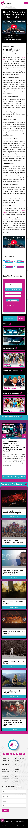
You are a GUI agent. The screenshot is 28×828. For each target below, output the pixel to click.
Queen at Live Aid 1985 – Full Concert (13, 662)
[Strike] (12, 290)
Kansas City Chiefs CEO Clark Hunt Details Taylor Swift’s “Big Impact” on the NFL (13, 723)
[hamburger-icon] (26, 3)
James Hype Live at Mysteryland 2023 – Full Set (13, 541)
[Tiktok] (17, 754)
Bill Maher (4, 769)
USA (15, 764)
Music (6, 39)
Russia (16, 771)
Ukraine (17, 769)
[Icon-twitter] (7, 754)
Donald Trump (5, 764)
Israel (16, 778)
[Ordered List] (14, 290)
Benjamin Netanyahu (4, 782)
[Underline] (10, 290)
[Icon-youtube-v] (20, 754)
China (16, 781)
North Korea (18, 774)
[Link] (20, 290)
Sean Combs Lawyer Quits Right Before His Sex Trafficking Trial (13, 572)
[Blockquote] (18, 290)
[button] (4, 436)
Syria (16, 767)
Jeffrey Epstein (6, 778)
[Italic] (9, 290)
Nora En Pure (12, 39)
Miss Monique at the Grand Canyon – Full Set (13, 692)
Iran (16, 776)
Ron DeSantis (5, 774)
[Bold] (7, 290)
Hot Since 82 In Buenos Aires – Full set (14, 632)
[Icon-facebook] (4, 754)
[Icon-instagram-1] (11, 754)
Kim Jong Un (5, 776)
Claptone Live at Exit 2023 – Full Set (13, 602)
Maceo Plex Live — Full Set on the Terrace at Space (13, 512)
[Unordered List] (16, 290)
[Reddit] (24, 754)
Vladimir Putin (5, 771)
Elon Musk (4, 767)
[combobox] (10, 318)
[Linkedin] (14, 754)
